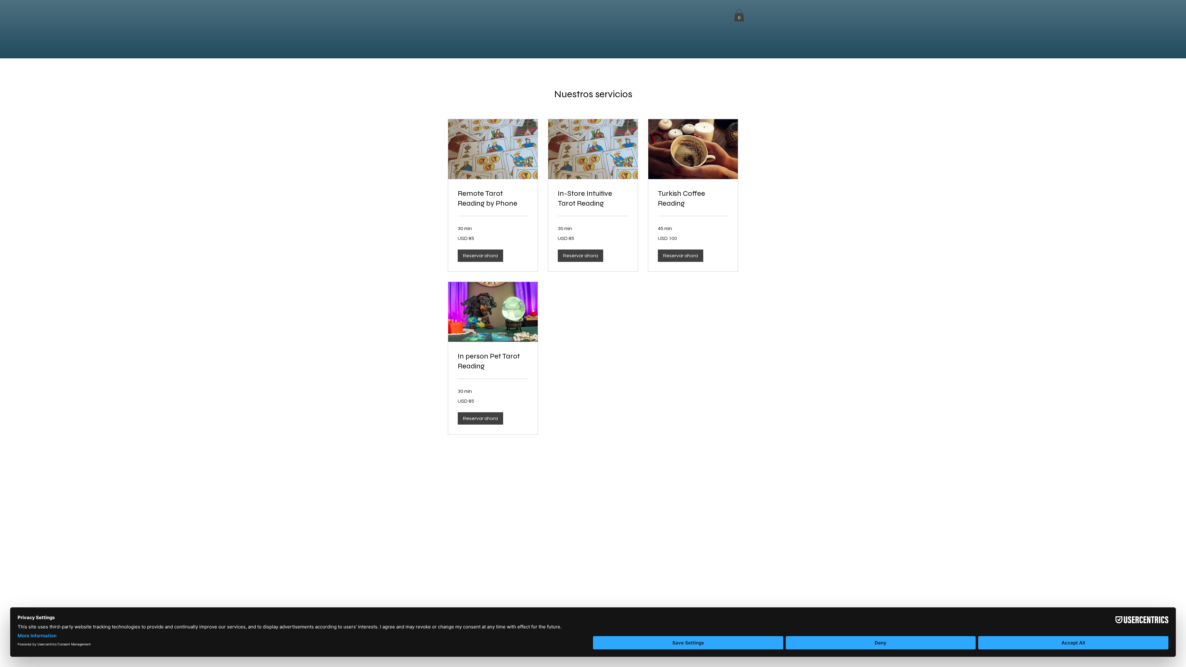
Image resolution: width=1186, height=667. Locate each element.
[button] (739, 15)
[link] (493, 198)
